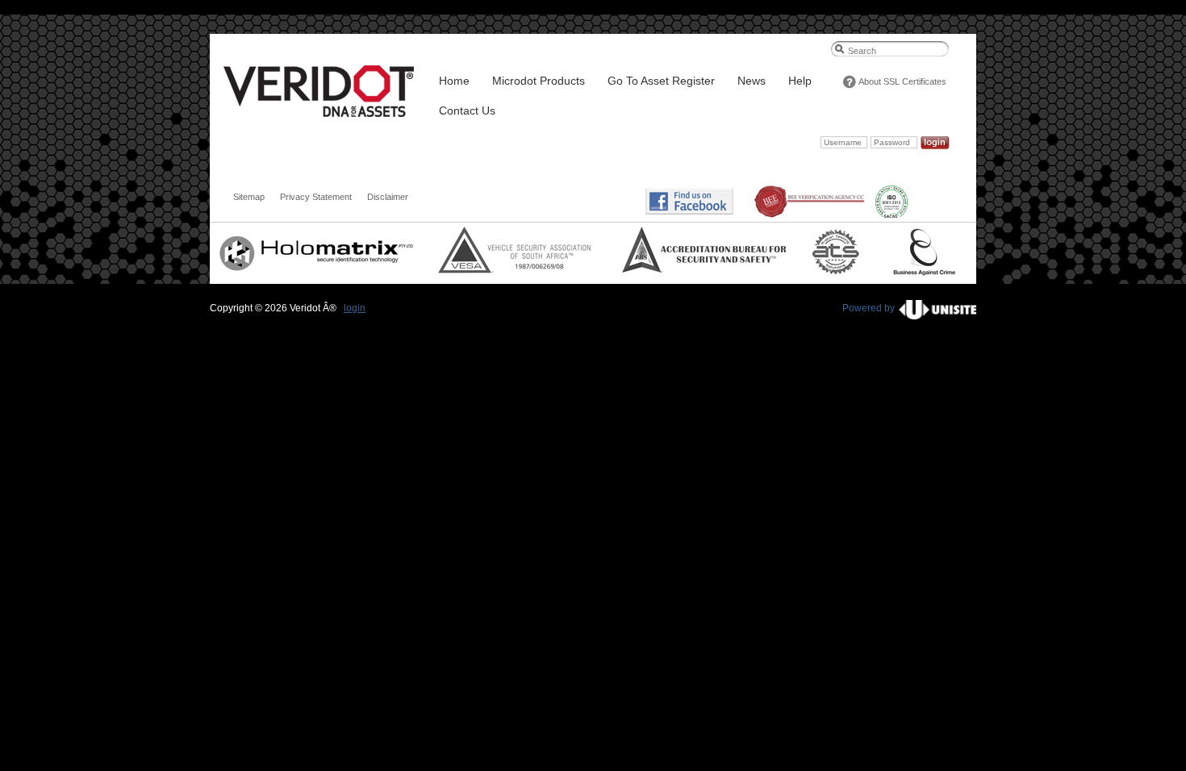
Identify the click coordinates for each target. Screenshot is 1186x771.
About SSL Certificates (902, 81)
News (751, 80)
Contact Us (467, 110)
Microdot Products (538, 80)
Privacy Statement (316, 197)
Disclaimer (387, 197)
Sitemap (249, 197)
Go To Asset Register (661, 80)
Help (800, 80)
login (354, 308)
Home (454, 80)
